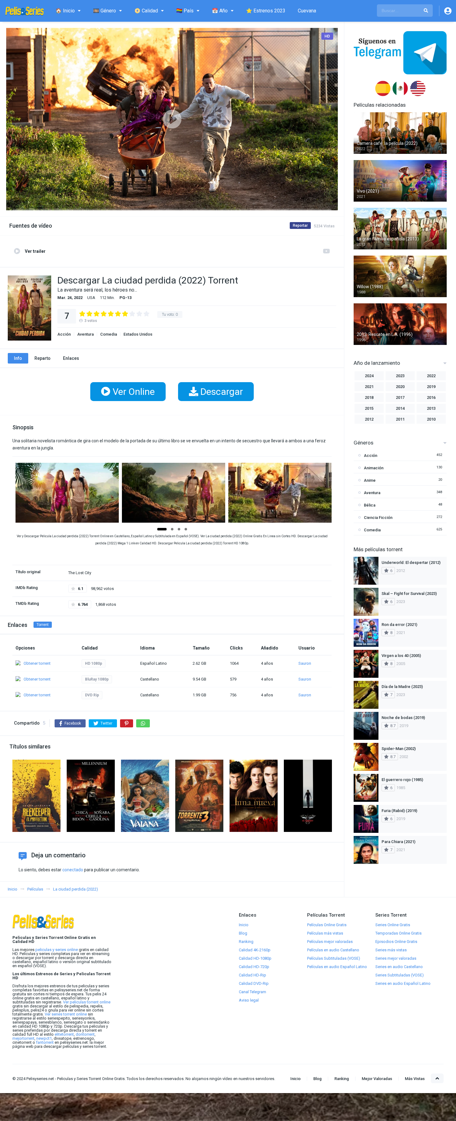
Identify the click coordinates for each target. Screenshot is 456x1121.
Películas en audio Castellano (333, 950)
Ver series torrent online (66, 1014)
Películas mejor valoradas (330, 941)
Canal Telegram (252, 991)
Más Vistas (415, 1078)
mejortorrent (23, 1038)
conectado (72, 869)
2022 (431, 375)
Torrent (43, 625)
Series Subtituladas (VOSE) (399, 975)
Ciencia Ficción (378, 517)
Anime (370, 480)
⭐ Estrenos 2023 (265, 11)
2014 (400, 408)
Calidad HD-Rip (252, 975)
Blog (243, 933)
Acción (64, 334)
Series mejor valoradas (395, 958)
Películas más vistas (325, 933)
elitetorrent (64, 1034)
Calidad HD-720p (254, 966)
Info (18, 358)
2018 (369, 397)
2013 (431, 408)
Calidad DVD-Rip (254, 983)
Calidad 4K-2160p (254, 950)
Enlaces (71, 358)
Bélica (369, 505)
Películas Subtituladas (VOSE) (333, 958)
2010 (431, 419)
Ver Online (132, 391)
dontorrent (85, 1034)
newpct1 (44, 1038)
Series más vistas (391, 950)
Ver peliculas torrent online (86, 1002)
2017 (400, 397)
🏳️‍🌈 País (185, 11)
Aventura (85, 334)
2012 (369, 419)
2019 (431, 386)
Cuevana (307, 11)
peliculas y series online (56, 949)
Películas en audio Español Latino (337, 966)
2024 (369, 375)
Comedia (108, 334)
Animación (373, 468)
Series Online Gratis (392, 924)
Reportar (300, 225)
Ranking (246, 941)
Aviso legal (249, 1000)
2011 (400, 419)
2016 (431, 397)
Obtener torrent (37, 663)
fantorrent (45, 1042)
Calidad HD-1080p (255, 958)
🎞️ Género (104, 11)
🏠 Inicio (65, 11)
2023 (400, 375)
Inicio (243, 924)
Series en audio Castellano (399, 966)
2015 (369, 408)
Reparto (42, 358)
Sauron (304, 663)
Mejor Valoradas (377, 1078)
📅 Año (220, 11)
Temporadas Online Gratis (398, 933)
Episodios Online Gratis (396, 941)
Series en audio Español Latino (403, 983)
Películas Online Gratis (326, 924)
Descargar (220, 391)
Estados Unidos (137, 334)
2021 (369, 386)
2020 (400, 386)
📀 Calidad (146, 11)
